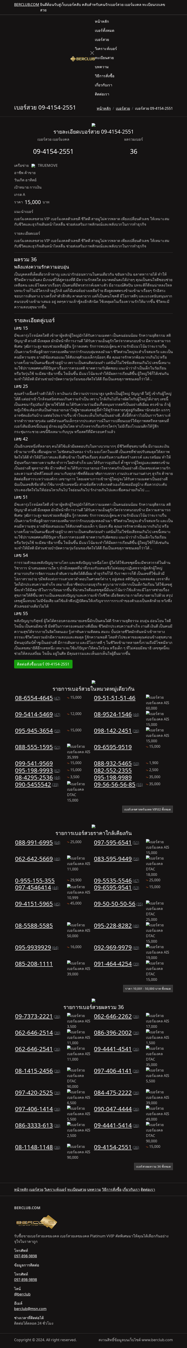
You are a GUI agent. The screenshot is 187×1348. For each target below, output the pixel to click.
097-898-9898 (25, 1255)
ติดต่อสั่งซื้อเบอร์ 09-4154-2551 (43, 664)
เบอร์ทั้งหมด (104, 30)
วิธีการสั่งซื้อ (104, 75)
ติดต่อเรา (102, 94)
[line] (171, 7)
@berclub (22, 1294)
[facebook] (167, 7)
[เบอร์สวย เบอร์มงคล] (82, 58)
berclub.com (26, 4)
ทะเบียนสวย (104, 57)
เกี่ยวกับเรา (103, 84)
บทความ (102, 66)
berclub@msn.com (30, 1308)
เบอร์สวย (102, 39)
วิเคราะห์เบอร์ (106, 48)
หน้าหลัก (102, 21)
